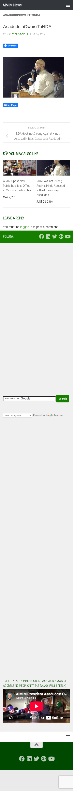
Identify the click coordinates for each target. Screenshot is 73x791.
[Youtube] (67, 236)
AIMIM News (12, 5)
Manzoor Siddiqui (17, 34)
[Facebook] (41, 236)
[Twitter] (54, 236)
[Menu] (68, 5)
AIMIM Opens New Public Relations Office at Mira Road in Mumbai (17, 185)
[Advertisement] (36, 285)
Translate (58, 415)
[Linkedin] (48, 236)
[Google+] (61, 236)
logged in (26, 227)
